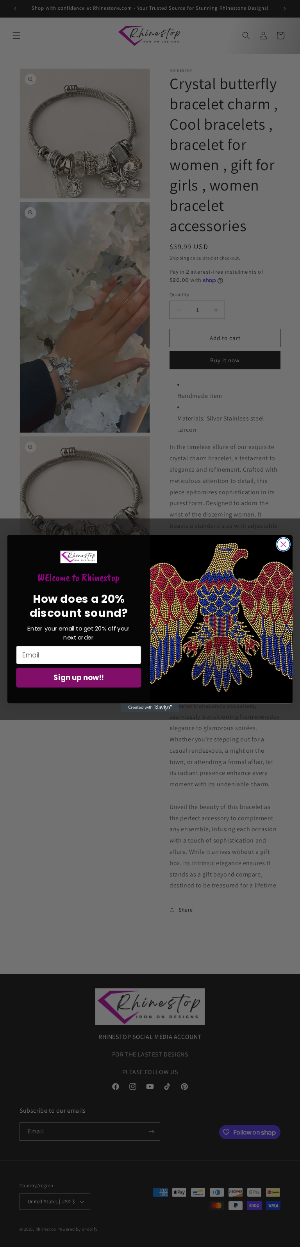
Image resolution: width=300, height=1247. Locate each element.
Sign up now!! (79, 678)
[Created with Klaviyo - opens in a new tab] (150, 707)
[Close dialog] (283, 544)
